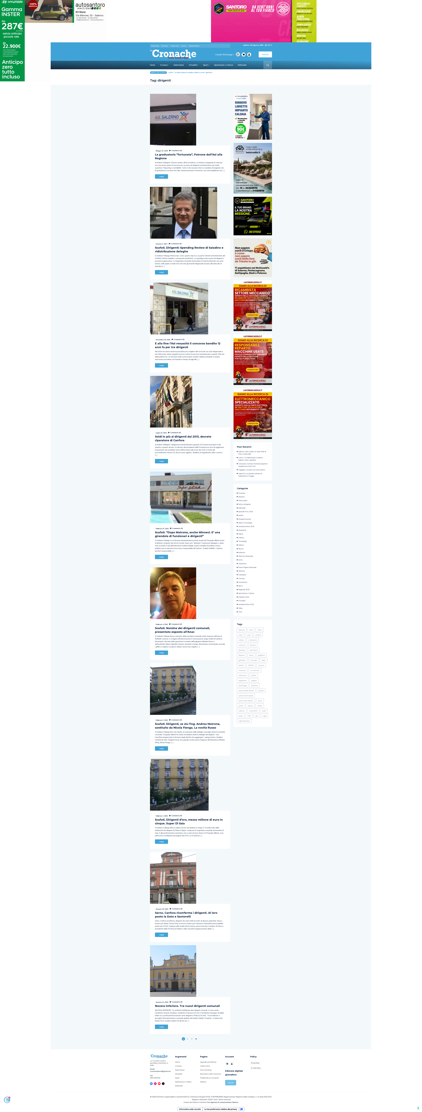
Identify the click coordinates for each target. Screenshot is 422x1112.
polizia (261, 690)
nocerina (242, 670)
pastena (254, 685)
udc (256, 716)
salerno (242, 711)
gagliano (261, 655)
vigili (264, 716)
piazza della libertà (246, 690)
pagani (254, 680)
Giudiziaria (242, 530)
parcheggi (243, 685)
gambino (242, 660)
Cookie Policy (256, 1068)
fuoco (251, 655)
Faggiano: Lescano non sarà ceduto (251, 470)
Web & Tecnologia (245, 523)
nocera (261, 665)
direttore (242, 650)
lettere (241, 665)
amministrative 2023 (246, 604)
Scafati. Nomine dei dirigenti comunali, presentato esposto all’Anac (182, 630)
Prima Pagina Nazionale (247, 567)
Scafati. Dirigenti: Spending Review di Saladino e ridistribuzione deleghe (189, 249)
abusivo (242, 630)
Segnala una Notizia (208, 1062)
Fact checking (205, 1070)
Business (241, 497)
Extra (240, 560)
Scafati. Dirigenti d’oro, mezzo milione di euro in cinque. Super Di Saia (189, 821)
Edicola (231, 1083)
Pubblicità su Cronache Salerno (209, 1080)
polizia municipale (246, 695)
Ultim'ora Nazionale (245, 556)
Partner (183, 46)
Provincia (241, 493)
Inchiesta (241, 552)
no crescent (255, 670)
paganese (243, 680)
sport (241, 716)
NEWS (251, 665)
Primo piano (242, 500)
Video (240, 608)
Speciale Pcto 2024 (245, 512)
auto (251, 630)
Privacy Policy (255, 1063)
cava (249, 635)
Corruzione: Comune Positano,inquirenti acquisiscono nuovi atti (252, 465)
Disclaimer (164, 46)
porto (260, 701)
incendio (253, 660)
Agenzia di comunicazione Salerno (224, 1102)
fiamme (242, 655)
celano (241, 640)
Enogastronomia (244, 519)
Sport (205, 65)
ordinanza (243, 675)
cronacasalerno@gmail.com (160, 1071)
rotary (259, 706)
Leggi (161, 176)
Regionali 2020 (244, 589)
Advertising (155, 46)
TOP (249, 716)
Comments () (176, 150)
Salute (240, 534)
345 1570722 (155, 1078)
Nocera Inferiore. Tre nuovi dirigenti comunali (187, 1006)
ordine (253, 675)
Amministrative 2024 (246, 526)
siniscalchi (253, 711)
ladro (264, 660)
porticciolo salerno (246, 701)
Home (152, 65)
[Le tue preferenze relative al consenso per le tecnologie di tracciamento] (418, 1108)
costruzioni (252, 640)
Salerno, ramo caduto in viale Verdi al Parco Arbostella (189, 72)
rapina (250, 706)
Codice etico (175, 46)
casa (240, 635)
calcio (259, 630)
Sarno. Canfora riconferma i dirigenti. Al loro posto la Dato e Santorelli (186, 914)
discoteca (254, 650)
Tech (240, 612)
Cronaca (163, 65)
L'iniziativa (242, 564)
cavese (258, 635)
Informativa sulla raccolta (190, 1109)
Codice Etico (205, 1066)
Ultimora (241, 571)
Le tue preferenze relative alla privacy (220, 1109)
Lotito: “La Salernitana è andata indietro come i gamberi (250, 459)
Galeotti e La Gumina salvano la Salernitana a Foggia (250, 474)
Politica (241, 538)
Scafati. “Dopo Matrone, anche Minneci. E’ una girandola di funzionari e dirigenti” (187, 534)
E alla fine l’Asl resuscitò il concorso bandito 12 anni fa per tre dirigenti (187, 345)
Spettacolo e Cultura (223, 65)
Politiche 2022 (243, 597)
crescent (242, 645)
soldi (264, 711)
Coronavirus (242, 582)
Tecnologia (242, 541)
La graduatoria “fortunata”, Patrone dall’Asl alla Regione (188, 156)
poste (241, 706)
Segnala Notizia (194, 46)
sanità (240, 515)
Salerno (241, 545)
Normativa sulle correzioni (210, 1074)
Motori (240, 549)
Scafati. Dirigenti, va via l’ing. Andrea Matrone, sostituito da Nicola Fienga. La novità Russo (187, 725)
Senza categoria (244, 504)
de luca (253, 645)
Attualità (193, 65)
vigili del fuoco (244, 721)
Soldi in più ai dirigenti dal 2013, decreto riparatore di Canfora (183, 438)
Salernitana (179, 65)
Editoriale (242, 65)
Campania (242, 575)
